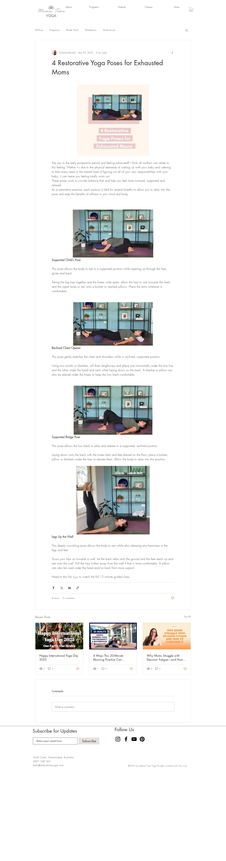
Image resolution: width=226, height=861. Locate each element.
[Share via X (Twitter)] (61, 587)
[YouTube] (134, 739)
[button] (191, 9)
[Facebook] (126, 739)
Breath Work (72, 30)
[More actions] (172, 53)
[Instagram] (118, 739)
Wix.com (182, 765)
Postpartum (54, 30)
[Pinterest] (142, 739)
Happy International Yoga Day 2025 (58, 657)
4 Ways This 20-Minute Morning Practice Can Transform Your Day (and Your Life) (112, 657)
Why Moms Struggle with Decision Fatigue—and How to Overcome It (166, 657)
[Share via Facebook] (53, 587)
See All (187, 616)
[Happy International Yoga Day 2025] (59, 636)
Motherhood (109, 30)
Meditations (90, 30)
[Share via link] (77, 587)
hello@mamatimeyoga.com (48, 765)
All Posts (39, 30)
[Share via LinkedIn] (69, 587)
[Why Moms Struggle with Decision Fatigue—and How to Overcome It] (167, 636)
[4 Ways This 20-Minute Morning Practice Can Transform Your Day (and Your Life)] (113, 636)
